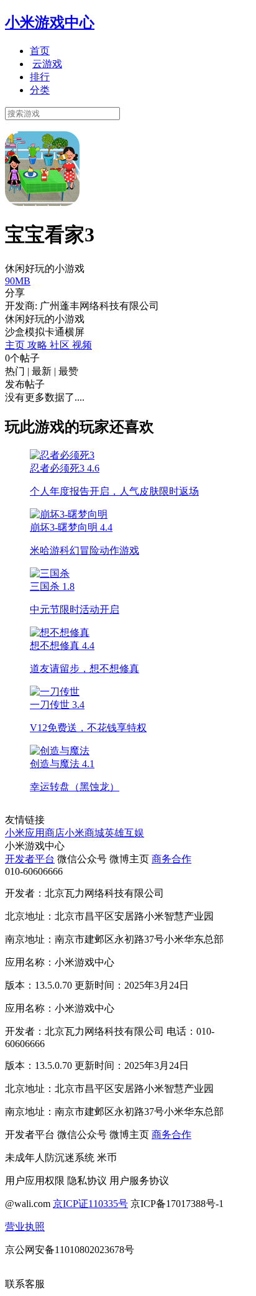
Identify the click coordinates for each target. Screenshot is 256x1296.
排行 (40, 77)
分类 (40, 90)
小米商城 (84, 832)
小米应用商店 (35, 832)
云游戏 (47, 63)
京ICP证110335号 (90, 1203)
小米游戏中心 (49, 22)
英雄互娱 (124, 832)
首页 (40, 50)
